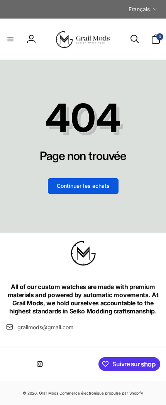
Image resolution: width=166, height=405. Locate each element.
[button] (10, 39)
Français (139, 9)
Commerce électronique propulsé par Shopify (101, 393)
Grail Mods (48, 393)
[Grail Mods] (83, 266)
